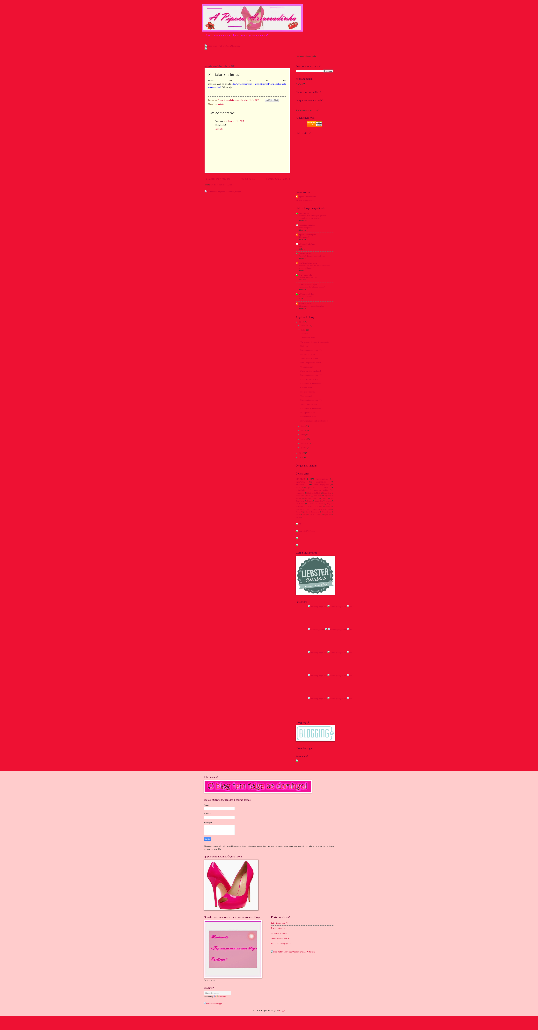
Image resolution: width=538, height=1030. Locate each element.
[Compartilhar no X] (272, 100)
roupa (310, 506)
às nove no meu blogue (308, 284)
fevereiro (305, 443)
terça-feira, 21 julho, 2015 (234, 121)
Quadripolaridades (307, 225)
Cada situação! (306, 395)
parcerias (311, 487)
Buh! (300, 246)
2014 (301, 453)
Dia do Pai (299, 512)
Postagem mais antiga (278, 178)
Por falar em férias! (308, 354)
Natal (326, 487)
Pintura (309, 501)
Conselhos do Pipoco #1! (280, 938)
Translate (222, 996)
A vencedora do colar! (309, 404)
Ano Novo (318, 495)
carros (305, 514)
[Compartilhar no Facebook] (274, 100)
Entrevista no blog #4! (279, 923)
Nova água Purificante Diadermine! (314, 420)
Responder (219, 128)
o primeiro (327, 514)
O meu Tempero (311, 498)
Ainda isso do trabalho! (309, 358)
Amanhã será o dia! (307, 337)
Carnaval (328, 506)
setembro (305, 325)
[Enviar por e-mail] (266, 100)
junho (303, 426)
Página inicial (247, 178)
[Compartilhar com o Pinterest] (277, 100)
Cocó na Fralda (305, 253)
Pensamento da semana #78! (311, 350)
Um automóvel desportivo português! (315, 341)
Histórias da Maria (313, 493)
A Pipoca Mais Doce (307, 244)
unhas (298, 487)
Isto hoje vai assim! (307, 391)
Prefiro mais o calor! (308, 416)
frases (319, 514)
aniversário (319, 501)
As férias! (304, 333)
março (303, 439)
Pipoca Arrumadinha (307, 196)
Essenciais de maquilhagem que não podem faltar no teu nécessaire (312, 216)
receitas (328, 501)
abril (303, 434)
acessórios (321, 481)
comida (312, 514)
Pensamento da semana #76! (311, 400)
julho (303, 330)
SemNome (331, 104)
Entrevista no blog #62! (309, 379)
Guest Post (300, 504)
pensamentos (322, 478)
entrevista (300, 481)
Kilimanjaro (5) (304, 237)
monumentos (300, 506)
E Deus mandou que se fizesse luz (311, 306)
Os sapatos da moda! (279, 933)
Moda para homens (303, 495)
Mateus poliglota (305, 296)
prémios (298, 517)
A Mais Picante (305, 303)
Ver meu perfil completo (305, 200)
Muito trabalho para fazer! (310, 370)
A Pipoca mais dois (306, 294)
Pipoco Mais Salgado (307, 234)
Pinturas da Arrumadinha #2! (311, 408)
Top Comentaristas (325, 104)
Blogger (282, 1010)
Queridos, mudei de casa (308, 277)
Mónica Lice (304, 213)
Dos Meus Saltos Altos (308, 263)
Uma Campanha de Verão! (310, 362)
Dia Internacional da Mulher (321, 509)
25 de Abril (318, 506)
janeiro (304, 447)
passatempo (301, 484)
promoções (300, 492)
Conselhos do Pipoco (302, 509)
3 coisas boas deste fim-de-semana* (312, 287)
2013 (301, 457)
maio (303, 430)
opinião (221, 104)
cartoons (325, 498)
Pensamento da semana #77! (311, 375)
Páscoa (298, 514)
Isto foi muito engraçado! (281, 943)
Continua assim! (306, 366)
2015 (301, 322)
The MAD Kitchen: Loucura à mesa (312, 256)
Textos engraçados (321, 484)
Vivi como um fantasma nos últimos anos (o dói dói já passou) (314, 266)
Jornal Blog (327, 493)
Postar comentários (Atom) (222, 184)
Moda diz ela (326, 512)
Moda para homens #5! (309, 412)
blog (328, 504)
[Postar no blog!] (269, 100)
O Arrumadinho (305, 275)
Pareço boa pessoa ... (306, 227)
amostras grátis (321, 490)
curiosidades (300, 490)
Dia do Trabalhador (312, 512)
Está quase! (304, 346)
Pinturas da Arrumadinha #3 (311, 383)
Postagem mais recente (217, 178)
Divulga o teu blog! (278, 928)
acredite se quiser (316, 504)
